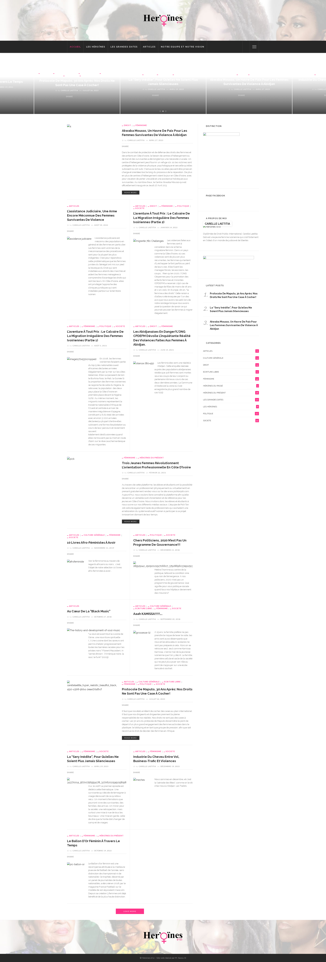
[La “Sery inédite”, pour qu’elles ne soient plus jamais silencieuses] (98, 781)
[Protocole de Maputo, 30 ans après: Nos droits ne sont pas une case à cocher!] (92, 685)
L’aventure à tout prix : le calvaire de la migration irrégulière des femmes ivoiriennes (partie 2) (161, 218)
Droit (156, 74)
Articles (149, 47)
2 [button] (163, 111)
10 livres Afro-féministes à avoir (91, 542)
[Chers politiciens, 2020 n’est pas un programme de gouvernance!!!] (165, 564)
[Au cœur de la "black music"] (93, 630)
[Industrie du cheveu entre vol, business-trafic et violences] (139, 779)
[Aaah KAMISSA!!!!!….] (141, 632)
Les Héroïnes (95, 47)
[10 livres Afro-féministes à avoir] (75, 561)
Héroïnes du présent (152, 457)
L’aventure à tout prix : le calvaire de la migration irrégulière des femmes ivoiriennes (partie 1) (95, 336)
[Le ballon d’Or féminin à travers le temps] (76, 864)
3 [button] (166, 111)
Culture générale (94, 535)
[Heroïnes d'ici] (163, 19)
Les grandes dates (124, 47)
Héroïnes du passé (230, 386)
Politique (183, 206)
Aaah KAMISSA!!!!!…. (147, 614)
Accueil (75, 47)
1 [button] (160, 111)
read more (130, 192)
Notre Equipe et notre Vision (182, 47)
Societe (93, 74)
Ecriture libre (143, 608)
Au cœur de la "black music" (88, 611)
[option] (77, 85)
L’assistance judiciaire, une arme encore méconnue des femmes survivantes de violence (92, 215)
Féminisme (21, 73)
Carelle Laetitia (70, 89)
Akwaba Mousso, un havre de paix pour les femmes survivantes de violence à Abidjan (234, 325)
